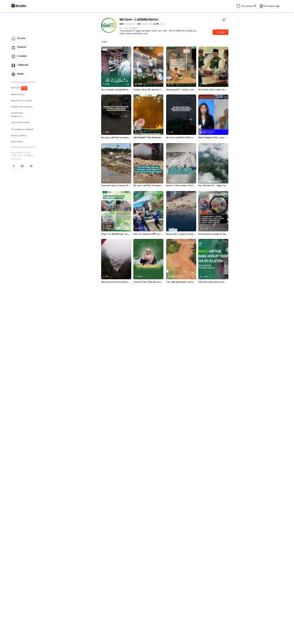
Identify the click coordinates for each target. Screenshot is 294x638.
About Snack (18, 94)
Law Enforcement (20, 122)
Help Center (17, 141)
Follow (220, 32)
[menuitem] (24, 38)
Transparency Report (22, 129)
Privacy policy (19, 135)
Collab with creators (22, 106)
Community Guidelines (17, 115)
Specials (19, 87)
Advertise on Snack (21, 100)
